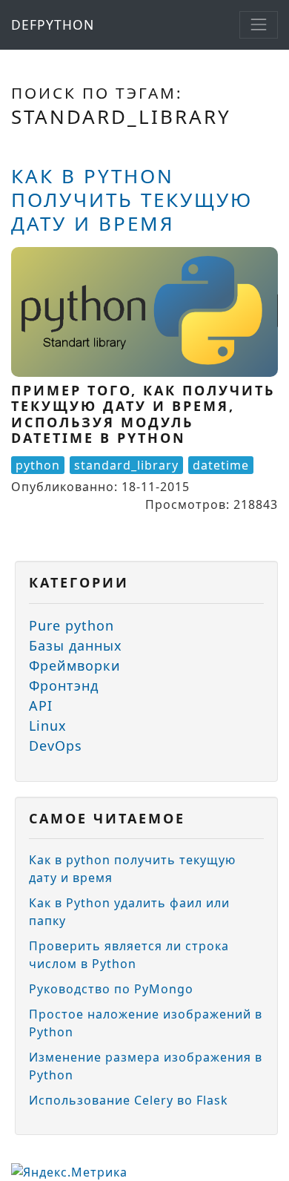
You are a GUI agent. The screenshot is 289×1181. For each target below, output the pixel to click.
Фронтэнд (64, 685)
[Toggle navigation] (258, 24)
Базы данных (75, 645)
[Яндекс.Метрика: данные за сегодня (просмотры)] (69, 1172)
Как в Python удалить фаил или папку (129, 912)
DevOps (55, 745)
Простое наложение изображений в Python (145, 1023)
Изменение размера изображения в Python (145, 1066)
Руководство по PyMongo (111, 989)
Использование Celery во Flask (128, 1100)
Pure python (71, 625)
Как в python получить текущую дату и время (132, 199)
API (41, 705)
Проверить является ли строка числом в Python (129, 955)
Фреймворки (75, 665)
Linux (48, 725)
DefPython (52, 24)
